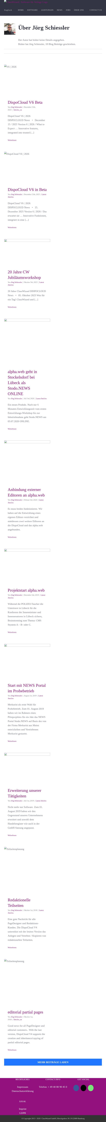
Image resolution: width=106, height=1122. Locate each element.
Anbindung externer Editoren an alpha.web (27, 451)
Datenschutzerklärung (23, 1091)
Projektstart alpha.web (27, 559)
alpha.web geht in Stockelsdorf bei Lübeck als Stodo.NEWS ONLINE (27, 325)
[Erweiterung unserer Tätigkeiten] (27, 768)
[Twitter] (83, 1088)
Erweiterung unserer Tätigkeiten (27, 761)
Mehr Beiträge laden (53, 1062)
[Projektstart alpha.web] (27, 566)
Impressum (22, 1086)
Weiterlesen (12, 140)
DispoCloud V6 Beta (27, 76)
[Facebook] (76, 1088)
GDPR (22, 1113)
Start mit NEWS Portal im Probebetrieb (27, 651)
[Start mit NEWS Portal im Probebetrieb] (27, 661)
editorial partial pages (27, 975)
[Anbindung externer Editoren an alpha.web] (27, 462)
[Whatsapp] (91, 1088)
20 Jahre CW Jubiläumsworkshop (27, 245)
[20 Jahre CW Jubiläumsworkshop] (27, 252)
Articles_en (17, 110)
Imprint (22, 1108)
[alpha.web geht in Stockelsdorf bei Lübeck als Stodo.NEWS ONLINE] (27, 342)
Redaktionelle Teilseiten (27, 863)
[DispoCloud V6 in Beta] (27, 167)
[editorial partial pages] (27, 982)
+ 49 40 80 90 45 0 (57, 1086)
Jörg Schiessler (16, 107)
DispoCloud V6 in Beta (27, 160)
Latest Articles (41, 399)
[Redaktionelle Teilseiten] (27, 870)
